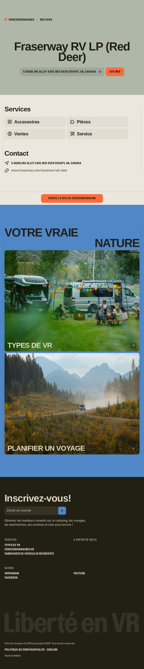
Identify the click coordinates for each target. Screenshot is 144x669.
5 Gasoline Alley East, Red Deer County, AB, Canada (59, 71)
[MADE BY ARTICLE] (12, 656)
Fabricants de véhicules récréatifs (29, 553)
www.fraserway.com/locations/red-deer (39, 170)
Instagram (11, 573)
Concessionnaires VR (19, 549)
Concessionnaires (21, 19)
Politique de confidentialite (24, 649)
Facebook (11, 577)
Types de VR (12, 545)
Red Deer (46, 19)
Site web (115, 71)
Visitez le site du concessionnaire (72, 198)
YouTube (79, 573)
